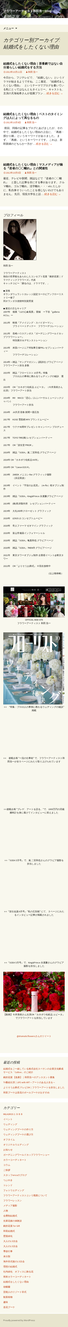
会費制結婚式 (10, 1215)
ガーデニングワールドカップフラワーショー (26, 1154)
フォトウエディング (13, 1190)
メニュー (8, 28)
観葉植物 (8, 1297)
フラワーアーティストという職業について (25, 1195)
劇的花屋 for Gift (11, 1225)
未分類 (6, 1256)
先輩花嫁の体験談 (12, 1220)
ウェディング (10, 1124)
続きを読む (55, 93)
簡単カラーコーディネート (17, 1276)
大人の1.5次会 (10, 1241)
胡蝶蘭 (6, 1286)
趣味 (5, 1302)
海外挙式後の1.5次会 (14, 1261)
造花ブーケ (9, 1307)
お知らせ (8, 1149)
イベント (8, 1119)
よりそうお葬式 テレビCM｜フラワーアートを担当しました (34, 1087)
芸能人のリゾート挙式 (14, 1291)
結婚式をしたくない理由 (16, 1281)
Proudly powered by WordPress (19, 1320)
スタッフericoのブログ (15, 1175)
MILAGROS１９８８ (13, 1114)
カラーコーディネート (14, 1159)
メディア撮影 (10, 1205)
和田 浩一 (33, 71)
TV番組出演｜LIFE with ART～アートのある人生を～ (29, 1082)
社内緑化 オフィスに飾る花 (18, 1271)
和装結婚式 (9, 1230)
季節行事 (8, 1251)
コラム (6, 1164)
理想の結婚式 (10, 1266)
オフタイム (9, 1139)
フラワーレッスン (12, 1200)
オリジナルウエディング (16, 1144)
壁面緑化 (8, 1236)
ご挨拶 (6, 1170)
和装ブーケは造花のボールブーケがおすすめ (26, 1092)
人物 (5, 1210)
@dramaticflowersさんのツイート (34, 1036)
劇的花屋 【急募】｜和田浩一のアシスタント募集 (29, 1077)
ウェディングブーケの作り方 (18, 1129)
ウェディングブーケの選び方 (18, 1134)
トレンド (8, 1185)
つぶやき (8, 1180)
